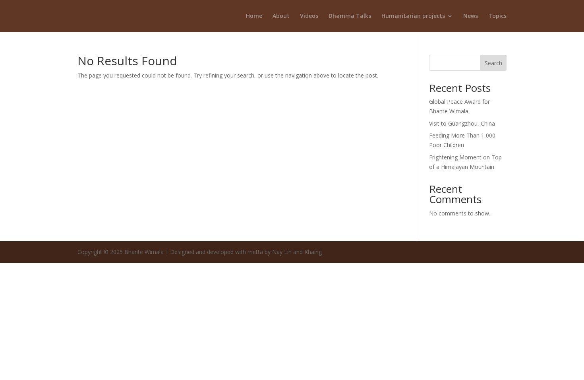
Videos (309, 16)
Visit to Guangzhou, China (462, 123)
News (470, 16)
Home (254, 16)
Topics (497, 16)
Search (493, 63)
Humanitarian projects (413, 16)
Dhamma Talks (350, 16)
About (281, 16)
